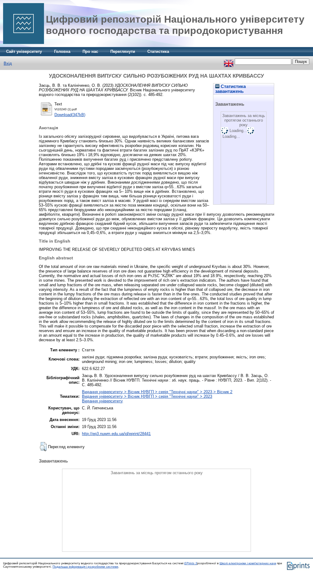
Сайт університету (24, 51)
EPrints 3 (190, 563)
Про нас (90, 51)
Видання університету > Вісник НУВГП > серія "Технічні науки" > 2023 (147, 396)
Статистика (158, 51)
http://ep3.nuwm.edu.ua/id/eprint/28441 (116, 433)
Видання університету (102, 401)
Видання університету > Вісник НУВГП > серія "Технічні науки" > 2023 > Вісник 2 (157, 392)
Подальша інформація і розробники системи (85, 566)
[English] (229, 61)
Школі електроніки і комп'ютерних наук (247, 563)
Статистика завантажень (230, 89)
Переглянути (122, 51)
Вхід (8, 63)
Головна (62, 51)
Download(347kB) (69, 114)
